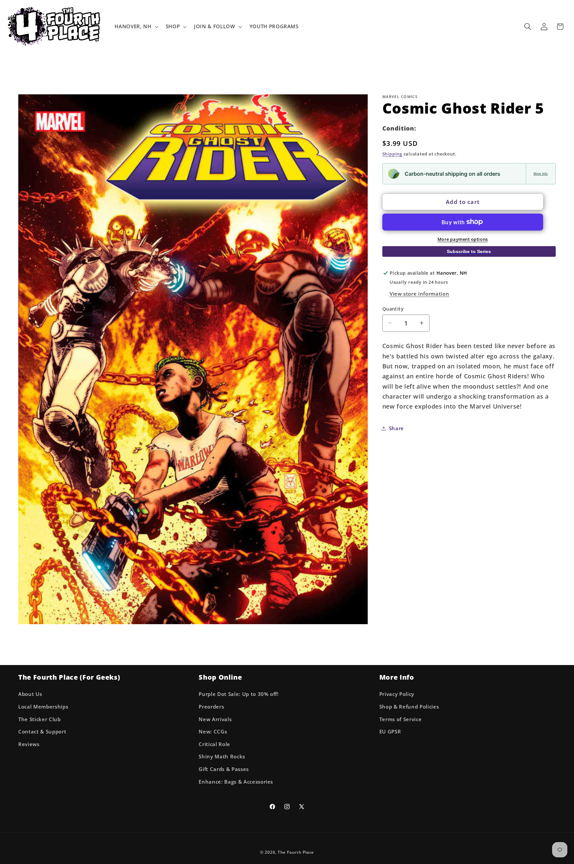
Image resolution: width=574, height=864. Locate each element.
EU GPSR (390, 731)
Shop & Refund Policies (409, 706)
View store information (419, 293)
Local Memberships (43, 706)
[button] (135, 26)
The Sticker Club (39, 719)
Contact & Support (42, 731)
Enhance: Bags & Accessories (236, 781)
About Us (30, 694)
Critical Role (214, 744)
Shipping (392, 153)
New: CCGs (213, 731)
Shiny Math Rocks (222, 756)
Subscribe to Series (469, 251)
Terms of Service (400, 719)
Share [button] (396, 428)
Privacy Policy (396, 694)
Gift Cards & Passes (224, 769)
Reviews (29, 744)
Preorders (211, 706)
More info (540, 173)
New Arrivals (215, 719)
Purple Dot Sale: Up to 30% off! (238, 694)
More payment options (462, 239)
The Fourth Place (296, 852)
